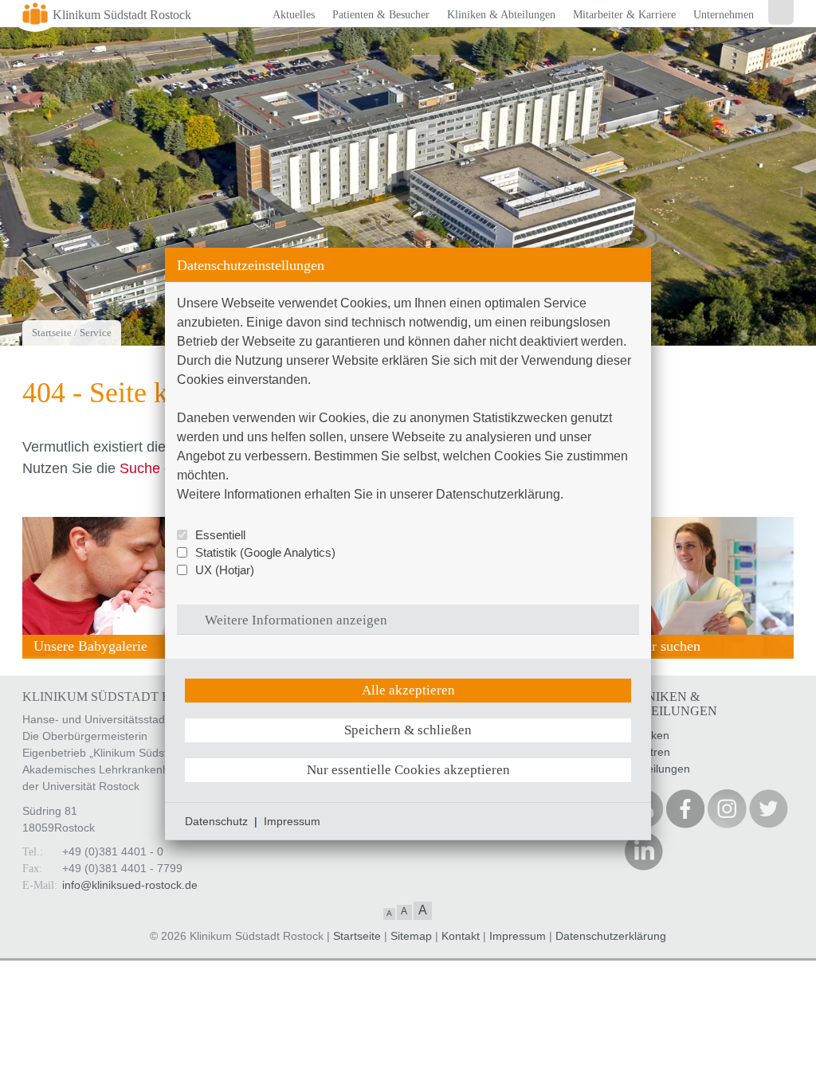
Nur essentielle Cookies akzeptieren (408, 769)
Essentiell (220, 535)
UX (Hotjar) (224, 570)
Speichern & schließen (408, 730)
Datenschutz (216, 821)
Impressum (292, 821)
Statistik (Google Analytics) (265, 552)
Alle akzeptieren (408, 690)
